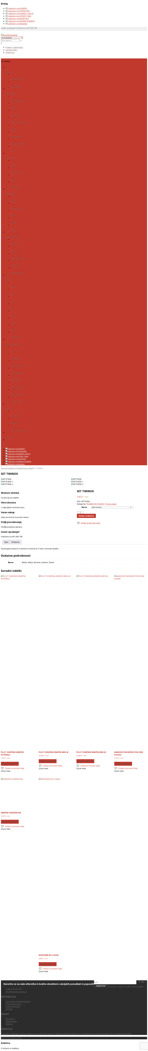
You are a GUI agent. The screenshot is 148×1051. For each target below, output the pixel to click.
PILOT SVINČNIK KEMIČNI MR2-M (53, 752)
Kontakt (9, 1009)
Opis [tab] (6, 542)
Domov (4, 468)
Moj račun (10, 1019)
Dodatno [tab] (16, 542)
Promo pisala (27, 468)
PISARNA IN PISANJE (14, 468)
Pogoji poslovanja (13, 1004)
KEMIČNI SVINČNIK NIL (11, 812)
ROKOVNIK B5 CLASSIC (49, 955)
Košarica (9, 1024)
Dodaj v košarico (86, 516)
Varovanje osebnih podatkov (18, 1001)
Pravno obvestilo (13, 1006)
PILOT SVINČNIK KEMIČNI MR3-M (91, 752)
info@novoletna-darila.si (16, 991)
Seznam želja (11, 1021)
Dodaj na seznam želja (90, 523)
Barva (84, 507)
